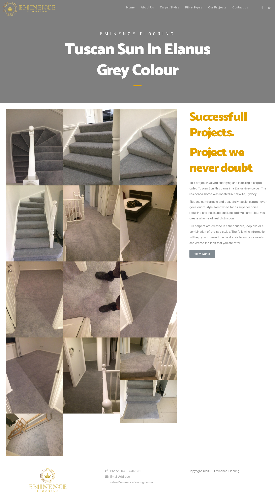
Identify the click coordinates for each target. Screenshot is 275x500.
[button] (202, 254)
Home (130, 7)
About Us (147, 7)
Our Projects (217, 7)
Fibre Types (193, 7)
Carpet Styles (169, 7)
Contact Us (240, 7)
